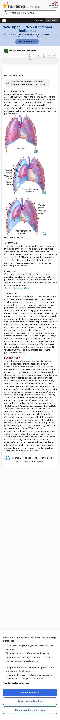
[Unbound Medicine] (54, 4)
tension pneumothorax (19, 288)
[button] (52, 20)
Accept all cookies (30, 692)
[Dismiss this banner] (56, 35)
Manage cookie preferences (30, 710)
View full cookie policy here (16, 683)
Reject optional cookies (30, 701)
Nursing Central (21, 5)
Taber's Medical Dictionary (22, 50)
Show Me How (27, 41)
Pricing (39, 20)
